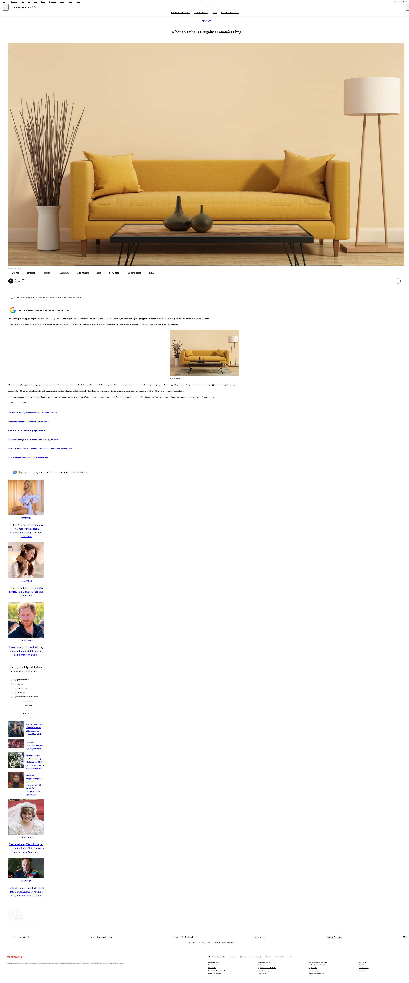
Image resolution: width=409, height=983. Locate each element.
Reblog (70, 2)
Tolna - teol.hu (362, 962)
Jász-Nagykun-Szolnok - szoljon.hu (318, 962)
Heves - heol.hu (262, 973)
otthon (47, 273)
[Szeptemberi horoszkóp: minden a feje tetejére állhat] (16, 743)
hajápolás (26, 581)
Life (23, 2)
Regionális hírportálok (216, 957)
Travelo (43, 2)
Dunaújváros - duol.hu (264, 962)
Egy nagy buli (18, 684)
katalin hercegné (180, 13)
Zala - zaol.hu (362, 970)
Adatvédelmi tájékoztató (101, 937)
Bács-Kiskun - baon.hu (214, 962)
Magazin (257, 957)
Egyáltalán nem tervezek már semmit (26, 697)
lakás (151, 273)
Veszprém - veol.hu (363, 968)
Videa (35, 2)
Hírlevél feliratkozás (21, 937)
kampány (26, 518)
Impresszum (260, 937)
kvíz (215, 13)
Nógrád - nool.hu (313, 968)
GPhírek (62, 2)
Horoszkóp (21, 7)
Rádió (292, 957)
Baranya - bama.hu (213, 965)
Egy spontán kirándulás (21, 680)
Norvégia (26, 881)
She (29, 2)
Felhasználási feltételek (183, 937)
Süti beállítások (334, 937)
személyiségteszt (230, 13)
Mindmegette (14, 2)
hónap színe (114, 273)
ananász (206, 21)
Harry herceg (201, 13)
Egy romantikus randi (21, 688)
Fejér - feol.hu (262, 965)
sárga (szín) (64, 273)
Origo (4, 2)
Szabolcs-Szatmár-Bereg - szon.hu (317, 973)
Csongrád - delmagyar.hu (214, 973)
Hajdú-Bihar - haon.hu (264, 970)
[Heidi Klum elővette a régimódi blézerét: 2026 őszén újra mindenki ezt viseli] (16, 729)
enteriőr (31, 273)
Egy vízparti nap (19, 692)
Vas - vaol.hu (362, 965)
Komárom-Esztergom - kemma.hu (317, 965)
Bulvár (268, 957)
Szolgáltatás (280, 957)
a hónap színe (83, 273)
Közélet (232, 957)
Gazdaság (244, 957)
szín (99, 273)
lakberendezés (134, 273)
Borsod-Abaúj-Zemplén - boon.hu (217, 970)
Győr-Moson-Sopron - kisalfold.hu (267, 968)
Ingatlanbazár (52, 2)
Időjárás (34, 7)
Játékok (78, 2)
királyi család (26, 640)
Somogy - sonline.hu (314, 970)
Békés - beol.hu (212, 968)
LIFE (66, 472)
